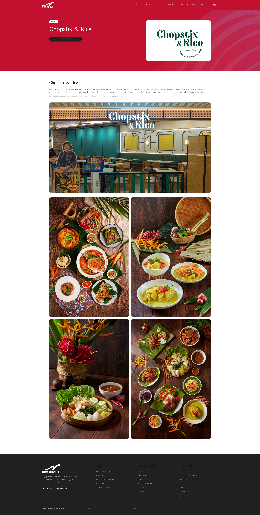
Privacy (134, 508)
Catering (141, 472)
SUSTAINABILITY (169, 5)
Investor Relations (187, 480)
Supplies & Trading (145, 484)
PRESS (182, 484)
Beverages (142, 488)
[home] (48, 5)
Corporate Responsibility (190, 476)
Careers (202, 5)
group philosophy (103, 472)
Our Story (100, 484)
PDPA (89, 508)
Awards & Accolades (104, 488)
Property (142, 491)
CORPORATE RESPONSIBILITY (187, 5)
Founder (99, 476)
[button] (138, 5)
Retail (53, 22)
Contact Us (184, 491)
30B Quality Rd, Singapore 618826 (56, 489)
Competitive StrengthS (105, 480)
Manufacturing (144, 476)
